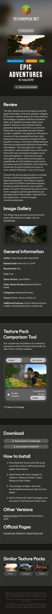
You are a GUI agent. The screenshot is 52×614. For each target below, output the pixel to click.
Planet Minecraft (34, 533)
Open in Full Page (15, 407)
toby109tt (28, 79)
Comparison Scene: (39, 392)
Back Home (27, 30)
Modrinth (20, 533)
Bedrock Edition (11, 515)
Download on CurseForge (27, 440)
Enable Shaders (15, 394)
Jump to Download (27, 87)
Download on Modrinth (27, 446)
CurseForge (9, 220)
